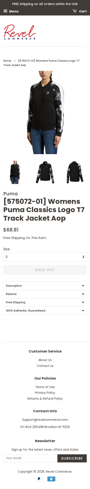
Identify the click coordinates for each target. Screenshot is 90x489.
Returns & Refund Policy (45, 399)
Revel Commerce (59, 472)
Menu (14, 11)
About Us (45, 360)
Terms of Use (45, 387)
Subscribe (72, 458)
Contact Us (45, 366)
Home (7, 61)
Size (6, 249)
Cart (82, 11)
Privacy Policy (45, 393)
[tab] (45, 285)
